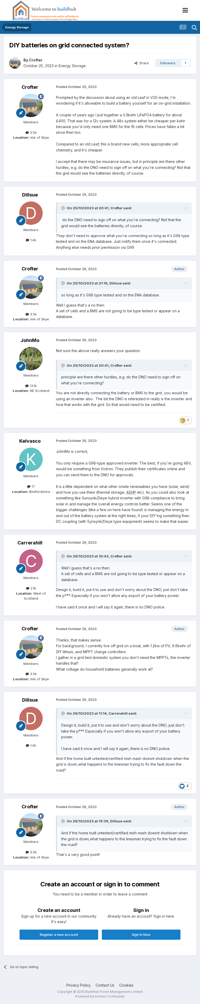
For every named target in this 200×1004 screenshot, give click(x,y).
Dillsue (30, 195)
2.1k (32, 588)
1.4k (32, 240)
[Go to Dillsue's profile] (31, 213)
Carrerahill (29, 542)
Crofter (35, 60)
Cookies (126, 985)
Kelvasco (30, 441)
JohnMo (30, 340)
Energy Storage (72, 65)
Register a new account (59, 934)
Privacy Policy (78, 985)
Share (143, 63)
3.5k (33, 132)
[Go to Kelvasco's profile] (31, 459)
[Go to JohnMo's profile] (31, 358)
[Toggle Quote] (63, 208)
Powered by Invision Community (100, 996)
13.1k (33, 386)
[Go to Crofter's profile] (15, 63)
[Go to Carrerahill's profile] (31, 561)
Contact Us (105, 985)
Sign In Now (141, 934)
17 (32, 486)
